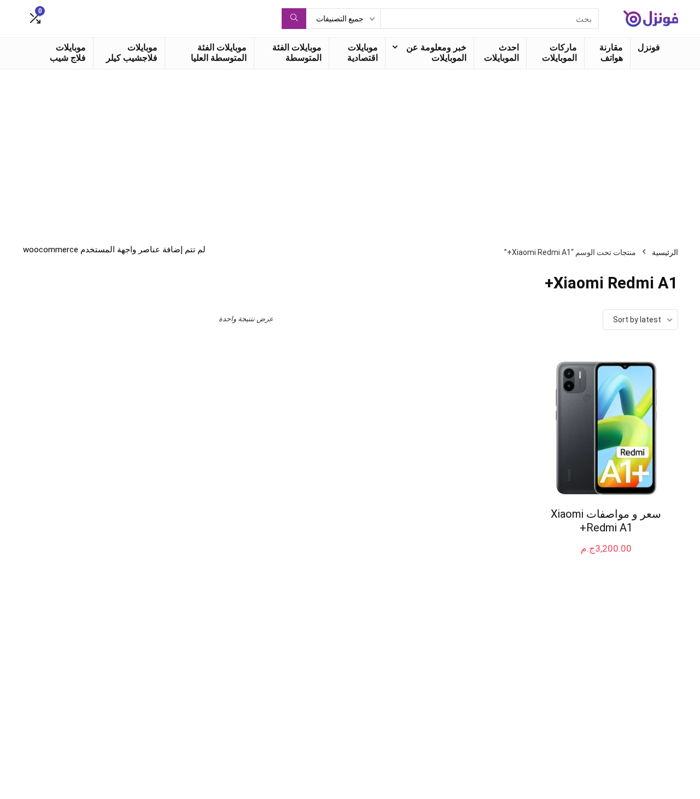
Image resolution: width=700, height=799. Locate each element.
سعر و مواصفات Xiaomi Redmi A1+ (606, 520)
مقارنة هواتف (611, 52)
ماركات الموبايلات (559, 52)
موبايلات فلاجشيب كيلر (132, 52)
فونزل (649, 47)
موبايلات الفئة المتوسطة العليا (219, 52)
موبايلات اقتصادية (362, 52)
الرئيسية (665, 252)
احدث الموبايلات (501, 52)
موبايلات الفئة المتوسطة (297, 52)
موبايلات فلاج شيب (68, 52)
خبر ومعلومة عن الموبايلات (436, 52)
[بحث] (294, 18)
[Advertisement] (350, 151)
